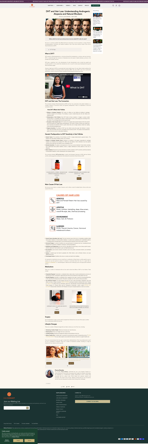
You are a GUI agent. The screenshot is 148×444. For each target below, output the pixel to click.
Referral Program (60, 400)
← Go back (47, 383)
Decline (29, 440)
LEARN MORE (59, 5)
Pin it (73, 386)
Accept (18, 440)
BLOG (74, 5)
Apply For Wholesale (61, 404)
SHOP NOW (50, 5)
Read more (49, 363)
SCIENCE (68, 5)
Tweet (63, 386)
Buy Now (79, 178)
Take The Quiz (95, 5)
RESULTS (87, 5)
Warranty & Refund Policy (61, 412)
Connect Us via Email (92, 401)
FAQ (57, 415)
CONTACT (80, 5)
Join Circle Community (62, 398)
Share (68, 386)
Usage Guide (59, 402)
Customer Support (60, 417)
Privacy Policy (15, 436)
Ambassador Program (61, 395)
